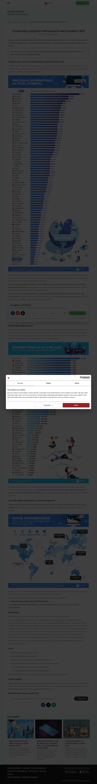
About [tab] (77, 383)
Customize (47, 405)
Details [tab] (48, 383)
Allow (76, 405)
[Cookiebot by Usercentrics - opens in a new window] (81, 377)
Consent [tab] (20, 383)
